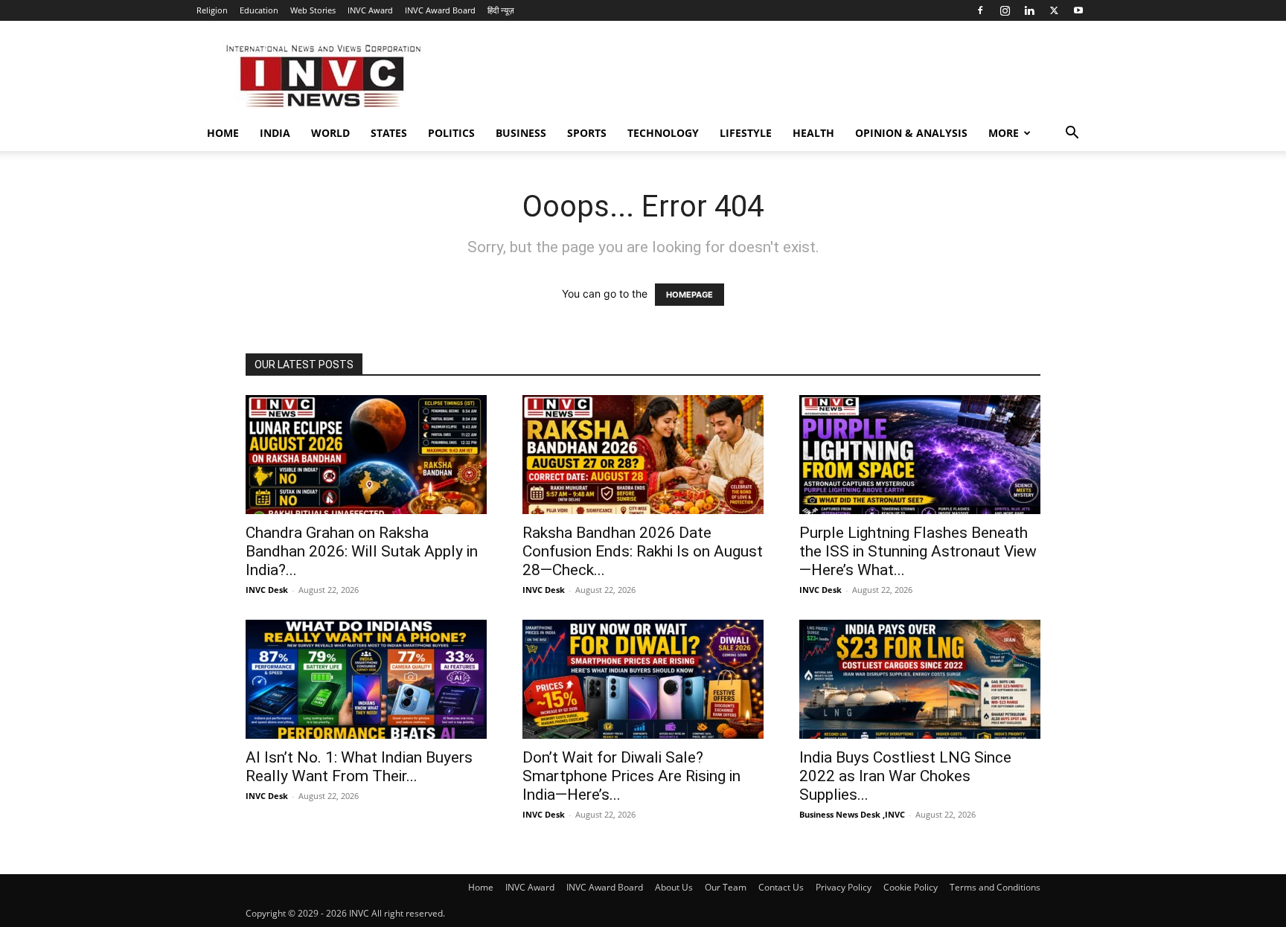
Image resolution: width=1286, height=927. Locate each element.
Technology (663, 133)
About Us (674, 887)
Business (521, 133)
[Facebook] (980, 10)
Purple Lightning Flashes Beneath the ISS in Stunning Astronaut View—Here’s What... (918, 551)
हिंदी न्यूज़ (500, 10)
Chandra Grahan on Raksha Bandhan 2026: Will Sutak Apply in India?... (362, 551)
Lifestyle (746, 133)
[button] (1072, 134)
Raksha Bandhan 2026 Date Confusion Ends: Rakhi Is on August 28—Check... (642, 551)
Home (223, 133)
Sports (587, 133)
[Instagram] (1005, 10)
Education (259, 10)
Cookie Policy (910, 887)
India (275, 133)
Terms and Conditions (995, 887)
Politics (451, 133)
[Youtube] (1078, 10)
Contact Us (781, 887)
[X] (1054, 10)
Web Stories (313, 10)
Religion (212, 10)
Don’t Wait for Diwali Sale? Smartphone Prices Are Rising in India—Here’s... (631, 775)
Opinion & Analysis (911, 133)
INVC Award (370, 10)
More (1003, 133)
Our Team (725, 887)
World (330, 133)
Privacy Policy (843, 887)
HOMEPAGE (689, 294)
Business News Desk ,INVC (852, 814)
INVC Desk (267, 589)
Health (813, 133)
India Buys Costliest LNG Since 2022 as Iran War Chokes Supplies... (905, 775)
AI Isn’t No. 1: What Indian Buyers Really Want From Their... (359, 766)
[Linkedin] (1029, 10)
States (389, 133)
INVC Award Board (440, 10)
